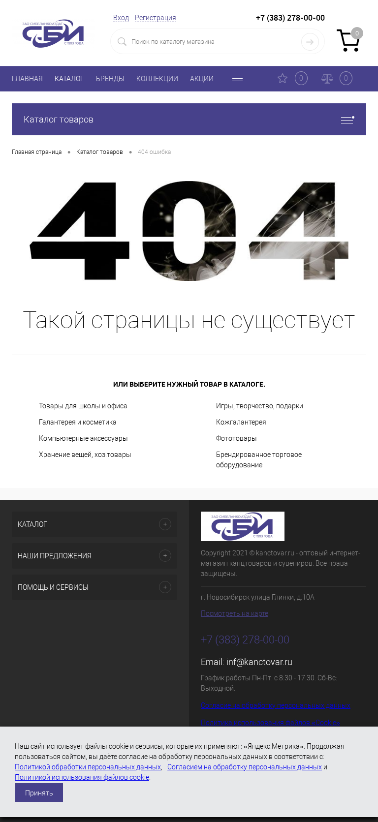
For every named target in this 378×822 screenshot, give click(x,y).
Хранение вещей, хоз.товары (85, 454)
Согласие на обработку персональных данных (275, 705)
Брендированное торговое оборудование (259, 460)
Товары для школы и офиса (83, 406)
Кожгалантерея (241, 422)
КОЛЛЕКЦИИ (157, 79)
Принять (39, 793)
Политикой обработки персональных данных (88, 767)
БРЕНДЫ (110, 79)
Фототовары (236, 438)
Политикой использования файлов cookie (82, 777)
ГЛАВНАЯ (27, 79)
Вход (121, 18)
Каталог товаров (59, 119)
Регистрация (155, 18)
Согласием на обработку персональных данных (244, 767)
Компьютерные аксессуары (83, 438)
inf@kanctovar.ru (259, 662)
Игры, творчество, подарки (259, 406)
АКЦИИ (202, 79)
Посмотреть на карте (234, 613)
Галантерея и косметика (78, 422)
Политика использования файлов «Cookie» (270, 723)
